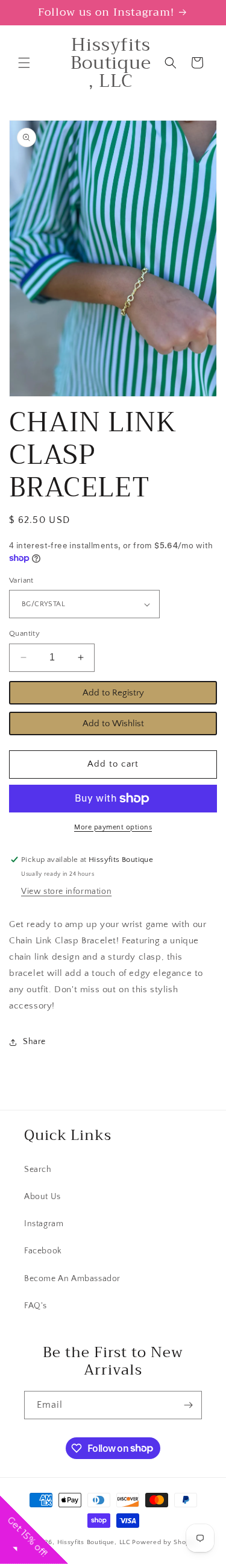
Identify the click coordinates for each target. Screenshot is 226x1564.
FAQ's (35, 1306)
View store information (66, 891)
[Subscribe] (188, 1405)
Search (38, 1169)
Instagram (43, 1224)
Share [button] (34, 1041)
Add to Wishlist (113, 723)
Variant (21, 580)
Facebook (43, 1251)
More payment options (113, 827)
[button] (24, 62)
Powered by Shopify (165, 1542)
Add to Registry (113, 693)
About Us (42, 1196)
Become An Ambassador (72, 1279)
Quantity (24, 633)
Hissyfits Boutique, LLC (94, 1542)
